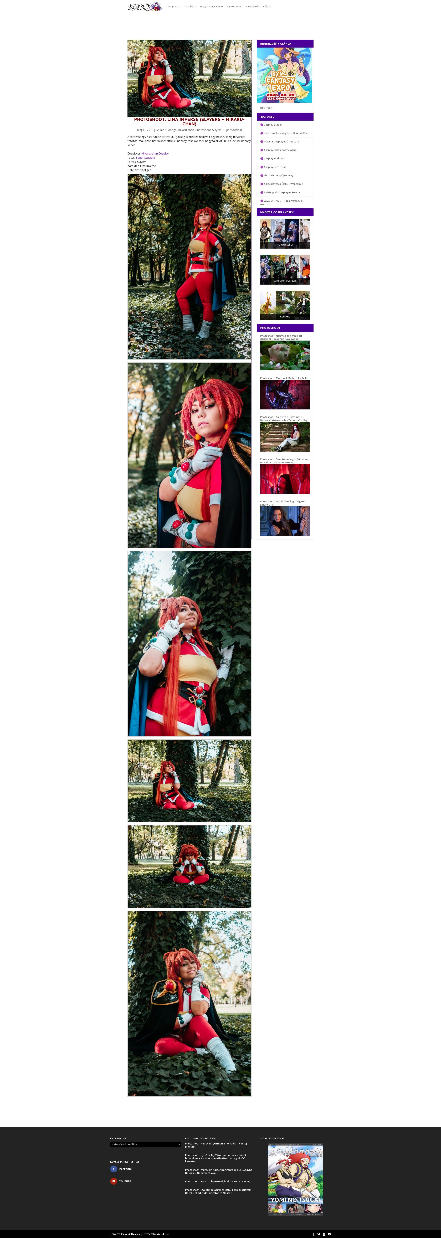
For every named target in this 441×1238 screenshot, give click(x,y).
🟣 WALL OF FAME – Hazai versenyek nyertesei (281, 202)
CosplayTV (190, 6)
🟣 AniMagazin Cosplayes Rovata (280, 192)
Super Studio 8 (232, 130)
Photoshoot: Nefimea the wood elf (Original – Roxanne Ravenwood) (281, 337)
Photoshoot (203, 130)
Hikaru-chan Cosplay (155, 153)
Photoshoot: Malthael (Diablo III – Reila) (284, 378)
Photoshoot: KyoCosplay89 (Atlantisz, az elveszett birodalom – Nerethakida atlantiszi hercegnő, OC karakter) (215, 1158)
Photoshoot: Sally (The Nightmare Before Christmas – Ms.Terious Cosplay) (284, 418)
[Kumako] (285, 319)
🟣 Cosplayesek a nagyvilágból (278, 150)
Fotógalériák (252, 6)
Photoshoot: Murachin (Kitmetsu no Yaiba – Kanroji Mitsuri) (216, 1145)
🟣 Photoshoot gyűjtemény (276, 175)
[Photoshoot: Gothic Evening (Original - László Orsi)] (285, 535)
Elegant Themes (130, 1234)
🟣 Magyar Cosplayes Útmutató (279, 141)
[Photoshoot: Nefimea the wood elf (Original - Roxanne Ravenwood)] (285, 369)
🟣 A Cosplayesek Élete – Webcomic (281, 184)
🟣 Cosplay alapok (271, 124)
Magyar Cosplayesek (211, 6)
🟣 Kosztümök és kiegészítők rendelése (284, 133)
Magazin (172, 6)
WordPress (163, 1234)
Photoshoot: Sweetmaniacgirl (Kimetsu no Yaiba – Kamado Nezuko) (284, 461)
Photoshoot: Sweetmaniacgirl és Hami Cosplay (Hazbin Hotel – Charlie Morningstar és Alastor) (218, 1191)
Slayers (217, 130)
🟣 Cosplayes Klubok (272, 158)
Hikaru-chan (186, 130)
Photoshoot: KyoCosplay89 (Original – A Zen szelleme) (217, 1181)
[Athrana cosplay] (285, 283)
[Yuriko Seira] (285, 247)
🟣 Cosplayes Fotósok (273, 167)
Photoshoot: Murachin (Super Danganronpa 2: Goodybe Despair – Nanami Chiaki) (218, 1171)
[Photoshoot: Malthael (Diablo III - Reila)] (285, 408)
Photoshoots (234, 6)
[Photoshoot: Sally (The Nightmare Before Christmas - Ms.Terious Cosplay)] (285, 450)
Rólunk (267, 6)
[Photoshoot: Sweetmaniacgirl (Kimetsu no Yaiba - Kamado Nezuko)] (285, 493)
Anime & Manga (166, 130)
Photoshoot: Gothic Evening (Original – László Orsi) (283, 503)
